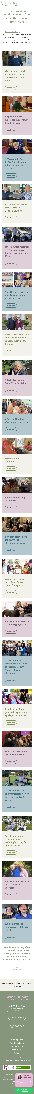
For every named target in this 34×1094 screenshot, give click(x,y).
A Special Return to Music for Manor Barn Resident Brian (16, 119)
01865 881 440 (24, 983)
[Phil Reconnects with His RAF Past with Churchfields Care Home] (17, 58)
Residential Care (17, 1043)
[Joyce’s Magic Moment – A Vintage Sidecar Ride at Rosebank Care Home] (17, 234)
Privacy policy (24, 1058)
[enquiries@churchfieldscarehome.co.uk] (12, 1027)
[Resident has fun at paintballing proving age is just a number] (17, 696)
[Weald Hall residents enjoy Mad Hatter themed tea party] (17, 566)
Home (10, 11)
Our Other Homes (26, 1060)
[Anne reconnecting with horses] (17, 485)
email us (17, 986)
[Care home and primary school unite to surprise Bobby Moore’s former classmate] (17, 648)
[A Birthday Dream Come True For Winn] (17, 367)
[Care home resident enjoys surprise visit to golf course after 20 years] (17, 778)
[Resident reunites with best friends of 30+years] (17, 869)
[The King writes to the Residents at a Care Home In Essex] (17, 279)
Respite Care (17, 1050)
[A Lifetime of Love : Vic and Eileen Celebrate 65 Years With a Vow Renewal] (17, 322)
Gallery (17, 1053)
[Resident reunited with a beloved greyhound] (17, 609)
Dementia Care (17, 1046)
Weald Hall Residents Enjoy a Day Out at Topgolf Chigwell (16, 207)
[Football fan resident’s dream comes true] (17, 739)
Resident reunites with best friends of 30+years (17, 884)
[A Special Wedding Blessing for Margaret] (17, 406)
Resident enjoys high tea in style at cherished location (16, 539)
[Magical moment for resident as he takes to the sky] (17, 911)
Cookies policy (9, 1060)
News (7, 1058)
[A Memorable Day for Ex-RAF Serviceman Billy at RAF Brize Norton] (17, 146)
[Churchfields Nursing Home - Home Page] (10, 3)
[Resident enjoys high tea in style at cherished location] (17, 524)
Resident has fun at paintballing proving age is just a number (16, 712)
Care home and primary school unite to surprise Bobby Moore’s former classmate (16, 666)
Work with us (14, 1058)
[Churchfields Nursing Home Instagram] (22, 1027)
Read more (11, 88)
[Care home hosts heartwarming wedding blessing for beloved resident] (17, 823)
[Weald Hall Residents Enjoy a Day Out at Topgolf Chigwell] (17, 192)
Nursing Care (17, 1040)
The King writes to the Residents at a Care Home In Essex (16, 295)
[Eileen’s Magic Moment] (17, 446)
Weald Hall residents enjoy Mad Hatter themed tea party (16, 582)
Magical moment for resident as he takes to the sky (16, 926)
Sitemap (17, 1060)
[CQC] (17, 1067)
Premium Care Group (12, 32)
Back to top (17, 969)
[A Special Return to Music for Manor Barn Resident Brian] (17, 104)
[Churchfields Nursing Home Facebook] (17, 1027)
